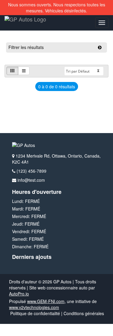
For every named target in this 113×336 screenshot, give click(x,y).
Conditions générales (84, 313)
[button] (12, 71)
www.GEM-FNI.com (45, 301)
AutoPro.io (19, 294)
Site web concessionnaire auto (58, 288)
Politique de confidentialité (35, 313)
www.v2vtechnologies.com (34, 307)
